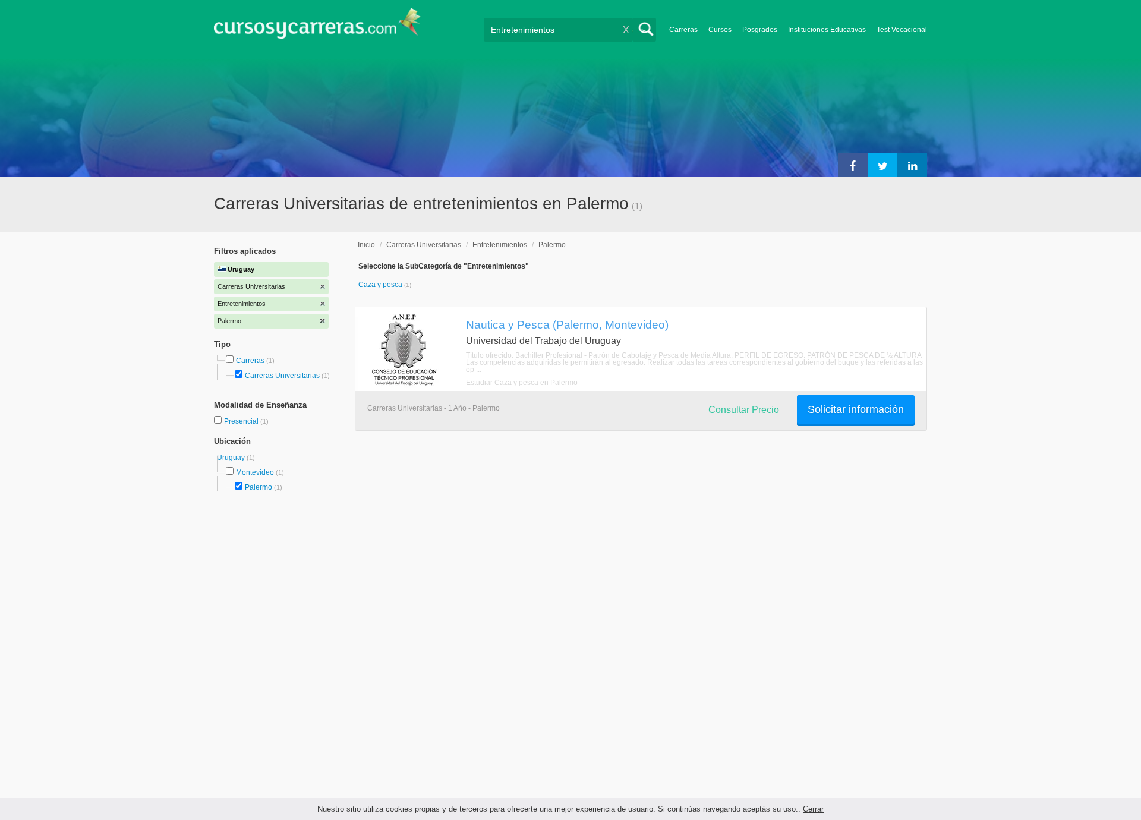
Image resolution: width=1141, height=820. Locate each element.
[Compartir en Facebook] (853, 165)
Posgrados (759, 29)
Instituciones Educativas (827, 29)
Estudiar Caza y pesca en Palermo (522, 383)
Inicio (366, 245)
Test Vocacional (902, 29)
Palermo (258, 487)
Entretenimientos (499, 245)
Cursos (720, 29)
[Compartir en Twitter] (882, 165)
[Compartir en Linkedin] (912, 165)
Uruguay (232, 457)
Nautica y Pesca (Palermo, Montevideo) (567, 324)
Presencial (242, 421)
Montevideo (255, 472)
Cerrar (813, 809)
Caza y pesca (381, 284)
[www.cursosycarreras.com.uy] (317, 27)
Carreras (683, 29)
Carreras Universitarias (282, 375)
